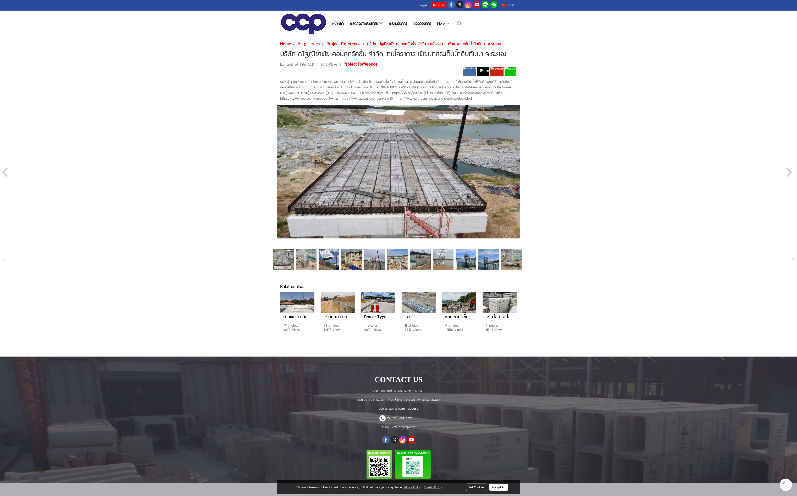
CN (508, 5)
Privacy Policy (412, 487)
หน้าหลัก (338, 24)
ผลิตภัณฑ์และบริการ (364, 24)
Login (423, 5)
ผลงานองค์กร (398, 24)
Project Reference (360, 64)
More (441, 24)
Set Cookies (476, 487)
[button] (459, 24)
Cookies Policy (433, 487)
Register (438, 5)
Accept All (498, 487)
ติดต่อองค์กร (422, 24)
